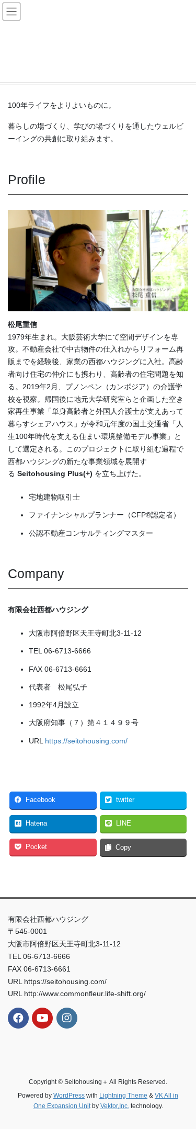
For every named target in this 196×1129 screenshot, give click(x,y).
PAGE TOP (181, 1085)
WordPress (69, 1095)
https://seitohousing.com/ (86, 741)
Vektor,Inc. (114, 1106)
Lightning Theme (123, 1095)
